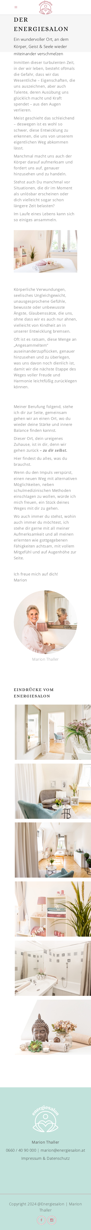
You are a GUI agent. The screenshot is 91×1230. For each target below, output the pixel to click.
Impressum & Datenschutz (45, 1158)
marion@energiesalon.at (63, 1150)
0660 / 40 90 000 (21, 1150)
